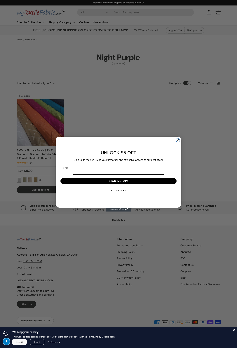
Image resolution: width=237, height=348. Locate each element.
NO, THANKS (118, 191)
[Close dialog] (178, 140)
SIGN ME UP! (118, 181)
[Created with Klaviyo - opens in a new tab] (118, 210)
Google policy (108, 336)
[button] (6, 341)
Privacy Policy (94, 336)
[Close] (233, 330)
